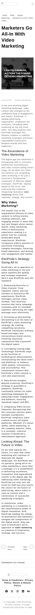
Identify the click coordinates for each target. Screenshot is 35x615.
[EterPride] (11, 4)
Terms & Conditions (12, 580)
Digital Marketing (23, 100)
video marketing (23, 527)
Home (4, 15)
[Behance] (28, 591)
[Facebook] (6, 591)
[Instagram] (17, 591)
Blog (12, 15)
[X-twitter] (12, 591)
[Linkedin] (23, 591)
